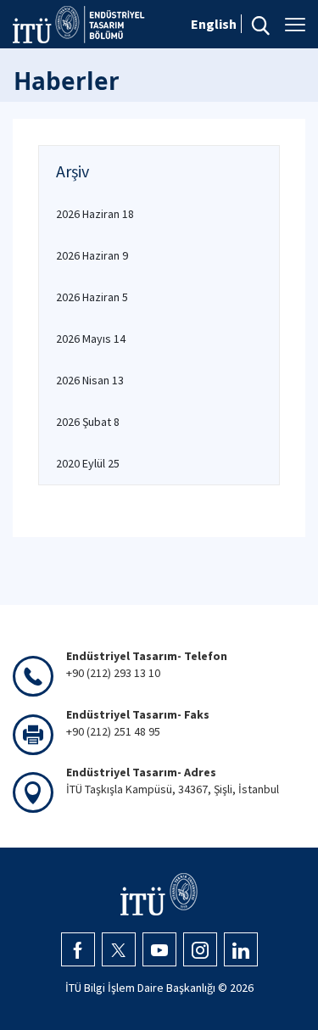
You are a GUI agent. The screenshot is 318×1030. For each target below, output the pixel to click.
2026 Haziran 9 (92, 255)
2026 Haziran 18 (95, 213)
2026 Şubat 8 (88, 421)
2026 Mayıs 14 (91, 338)
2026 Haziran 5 (92, 297)
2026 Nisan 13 (90, 380)
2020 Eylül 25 (88, 463)
